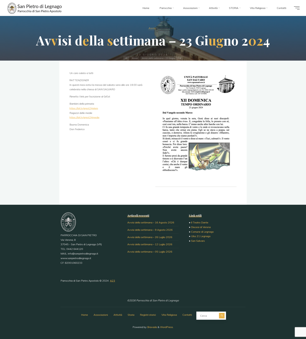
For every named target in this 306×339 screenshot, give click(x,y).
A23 (112, 280)
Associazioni (101, 314)
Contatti (187, 314)
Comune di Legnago (202, 231)
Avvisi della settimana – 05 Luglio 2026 (149, 251)
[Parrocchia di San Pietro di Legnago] (34, 8)
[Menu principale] (297, 8)
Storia (131, 314)
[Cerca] (222, 315)
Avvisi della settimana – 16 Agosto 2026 (150, 222)
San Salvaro (198, 240)
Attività (117, 314)
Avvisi (152, 28)
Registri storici (148, 314)
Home (84, 314)
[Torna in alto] (293, 326)
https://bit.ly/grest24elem (83, 108)
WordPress (166, 327)
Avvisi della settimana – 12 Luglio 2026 (149, 244)
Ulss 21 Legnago (201, 236)
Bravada (152, 327)
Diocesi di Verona (201, 227)
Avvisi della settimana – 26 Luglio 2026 (149, 237)
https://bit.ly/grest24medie (84, 117)
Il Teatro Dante (199, 222)
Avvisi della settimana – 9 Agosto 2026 (150, 229)
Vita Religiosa (169, 314)
